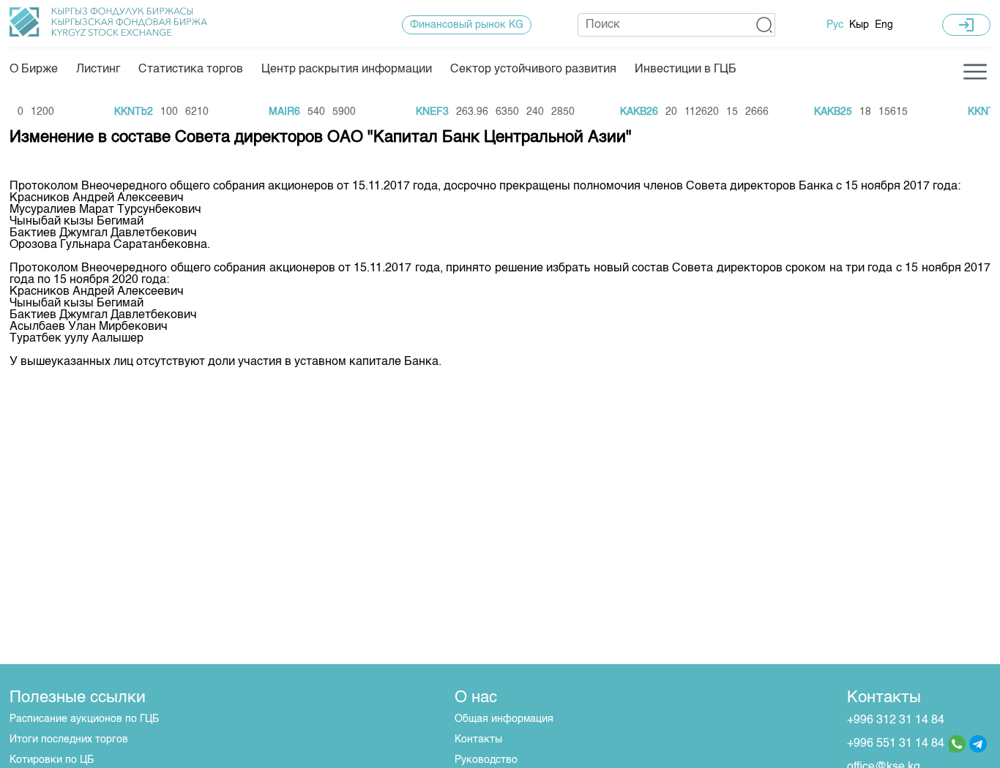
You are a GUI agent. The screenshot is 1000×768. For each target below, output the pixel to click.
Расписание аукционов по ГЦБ (84, 719)
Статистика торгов (190, 69)
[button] (764, 25)
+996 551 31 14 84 (895, 744)
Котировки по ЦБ (52, 760)
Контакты (478, 739)
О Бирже (34, 69)
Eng (884, 25)
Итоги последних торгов (69, 739)
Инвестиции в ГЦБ (685, 69)
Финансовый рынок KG (466, 25)
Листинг (98, 69)
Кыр (859, 25)
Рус (835, 25)
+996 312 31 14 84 (895, 720)
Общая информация (504, 719)
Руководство (486, 760)
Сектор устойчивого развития (533, 69)
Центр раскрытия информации (346, 69)
